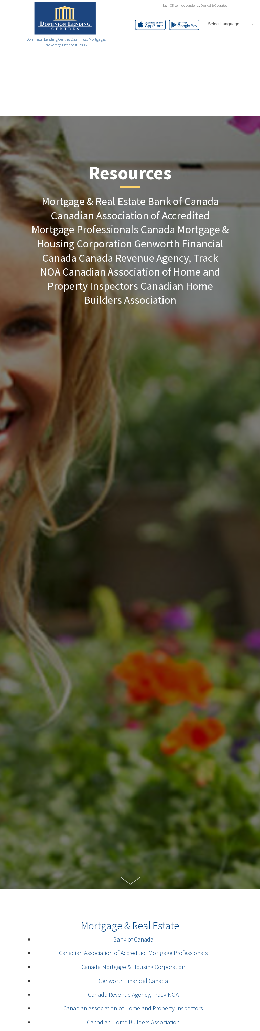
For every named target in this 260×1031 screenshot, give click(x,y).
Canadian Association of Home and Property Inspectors (133, 1008)
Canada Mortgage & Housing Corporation (133, 967)
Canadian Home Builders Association (133, 1022)
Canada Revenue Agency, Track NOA (133, 994)
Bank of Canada (133, 939)
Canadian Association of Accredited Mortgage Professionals (133, 953)
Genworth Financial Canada (133, 981)
